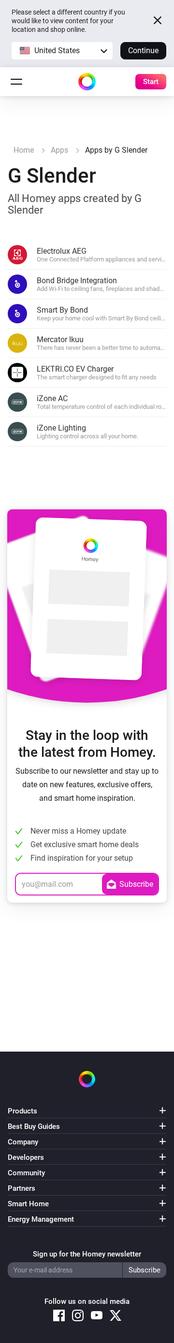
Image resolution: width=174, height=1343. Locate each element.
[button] (62, 50)
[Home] (87, 81)
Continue (143, 50)
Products (22, 1111)
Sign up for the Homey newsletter (87, 1254)
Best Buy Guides (34, 1126)
